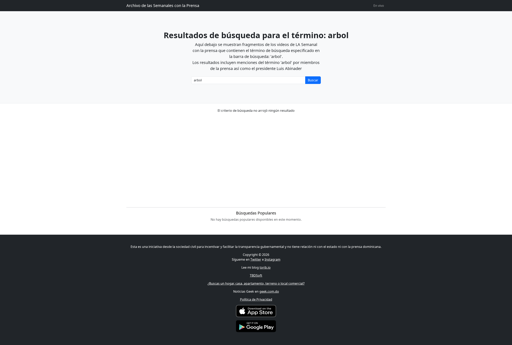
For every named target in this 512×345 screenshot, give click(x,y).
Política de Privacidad (256, 299)
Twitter (255, 259)
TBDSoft (256, 275)
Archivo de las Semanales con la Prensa (162, 5)
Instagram (272, 259)
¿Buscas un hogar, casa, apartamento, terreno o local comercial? (256, 283)
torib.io (265, 267)
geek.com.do (269, 291)
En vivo (378, 5)
